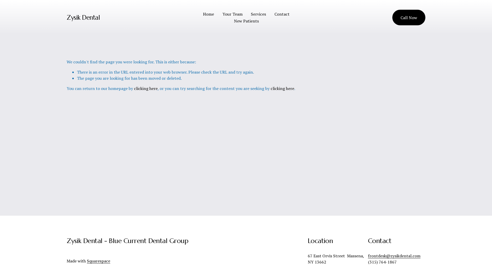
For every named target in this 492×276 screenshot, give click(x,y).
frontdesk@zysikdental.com (394, 256)
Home (208, 14)
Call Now (409, 17)
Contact (282, 14)
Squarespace (98, 261)
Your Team (232, 14)
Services (258, 14)
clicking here (146, 88)
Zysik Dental (83, 17)
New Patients (246, 21)
